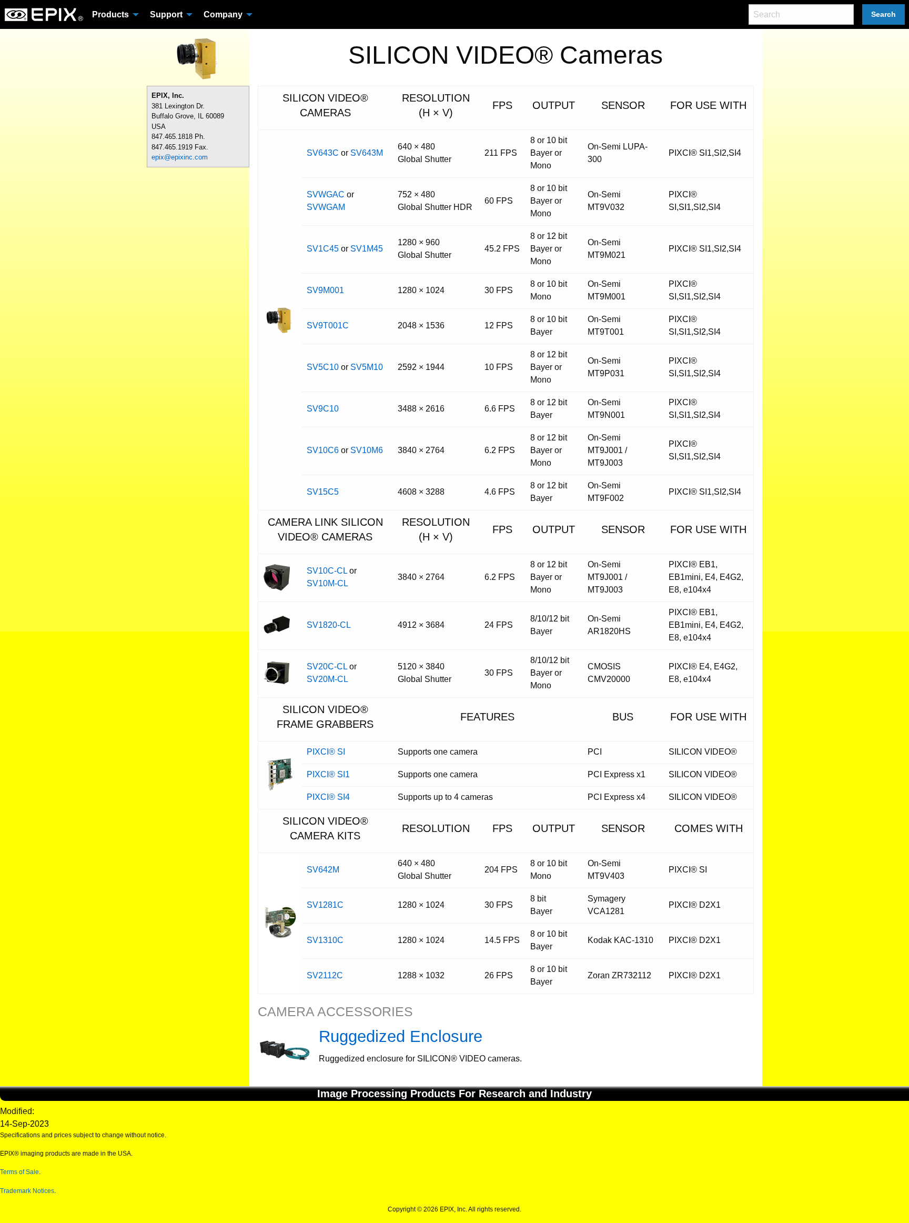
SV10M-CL (327, 583)
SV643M (366, 152)
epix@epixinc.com (180, 157)
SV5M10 (366, 367)
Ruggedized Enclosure (400, 1036)
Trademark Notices (27, 1191)
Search (883, 14)
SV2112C (325, 975)
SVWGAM (326, 207)
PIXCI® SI (326, 751)
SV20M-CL (327, 679)
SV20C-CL (327, 666)
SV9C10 (323, 408)
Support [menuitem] (166, 14)
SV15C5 (323, 491)
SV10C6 (323, 450)
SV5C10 (323, 367)
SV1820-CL (329, 624)
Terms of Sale (19, 1172)
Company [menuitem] (223, 14)
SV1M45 (366, 248)
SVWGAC (326, 194)
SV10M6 (366, 450)
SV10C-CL (327, 570)
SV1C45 (323, 248)
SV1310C (325, 940)
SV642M (323, 869)
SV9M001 (325, 290)
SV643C (323, 152)
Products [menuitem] (110, 14)
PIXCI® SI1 (328, 774)
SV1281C (325, 904)
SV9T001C (328, 325)
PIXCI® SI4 (328, 797)
